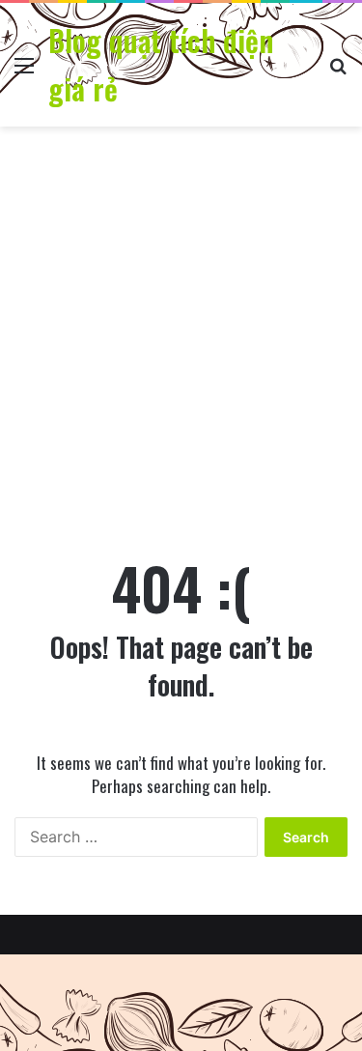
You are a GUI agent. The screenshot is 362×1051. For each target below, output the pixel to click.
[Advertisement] (181, 337)
